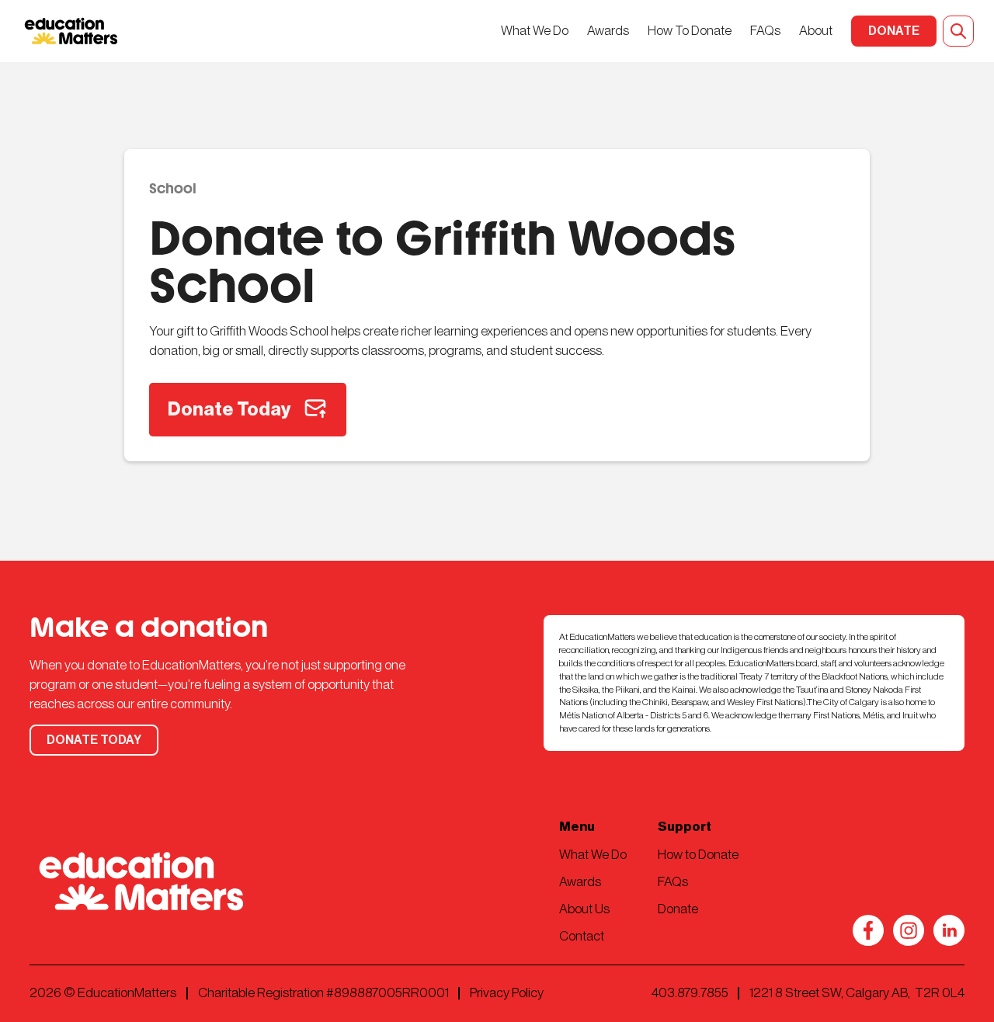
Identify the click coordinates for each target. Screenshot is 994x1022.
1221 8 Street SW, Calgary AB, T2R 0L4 (856, 992)
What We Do (534, 30)
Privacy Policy (507, 992)
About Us (584, 909)
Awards (608, 30)
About (815, 30)
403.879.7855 (690, 992)
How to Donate (698, 854)
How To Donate (690, 30)
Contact (581, 936)
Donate (678, 909)
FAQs (765, 30)
